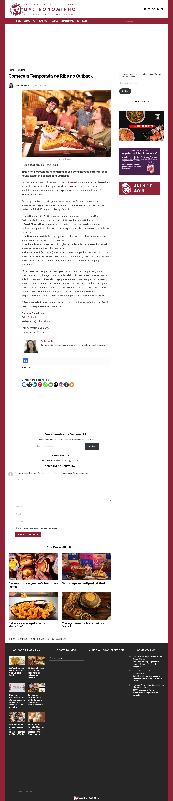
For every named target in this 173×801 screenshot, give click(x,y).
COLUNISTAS (29, 21)
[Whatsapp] (45, 384)
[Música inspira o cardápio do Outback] (86, 566)
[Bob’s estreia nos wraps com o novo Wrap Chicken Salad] (17, 660)
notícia (51, 639)
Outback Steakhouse (71, 182)
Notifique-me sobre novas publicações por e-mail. (37, 528)
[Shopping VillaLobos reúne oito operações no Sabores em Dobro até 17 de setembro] (17, 687)
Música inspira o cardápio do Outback (84, 583)
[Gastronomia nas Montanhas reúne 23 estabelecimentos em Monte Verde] (17, 717)
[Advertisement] (86, 48)
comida (23, 639)
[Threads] (56, 384)
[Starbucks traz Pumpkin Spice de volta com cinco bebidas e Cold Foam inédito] (36, 717)
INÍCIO (18, 21)
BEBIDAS (54, 21)
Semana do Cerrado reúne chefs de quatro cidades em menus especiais (35, 700)
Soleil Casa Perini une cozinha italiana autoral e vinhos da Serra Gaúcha (147, 678)
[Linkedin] (34, 384)
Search (161, 22)
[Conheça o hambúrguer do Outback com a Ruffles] (33, 566)
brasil (13, 639)
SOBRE (84, 21)
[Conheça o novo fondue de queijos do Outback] (86, 606)
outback (62, 639)
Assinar (92, 446)
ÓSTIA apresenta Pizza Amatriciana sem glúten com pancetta (145, 692)
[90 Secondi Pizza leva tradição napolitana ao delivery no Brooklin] (36, 660)
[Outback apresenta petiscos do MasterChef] (33, 606)
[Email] (50, 384)
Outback (31, 317)
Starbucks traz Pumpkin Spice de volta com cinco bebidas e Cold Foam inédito (36, 729)
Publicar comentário (28, 535)
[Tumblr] (66, 384)
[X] (29, 384)
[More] (71, 384)
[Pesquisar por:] (144, 21)
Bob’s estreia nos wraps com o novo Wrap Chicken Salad (17, 671)
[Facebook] (24, 384)
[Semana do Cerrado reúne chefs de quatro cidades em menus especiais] (36, 687)
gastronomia (37, 639)
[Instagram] (25, 360)
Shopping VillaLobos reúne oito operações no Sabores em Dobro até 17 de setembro (17, 701)
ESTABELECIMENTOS (70, 21)
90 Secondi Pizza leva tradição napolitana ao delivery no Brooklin (36, 673)
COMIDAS (43, 21)
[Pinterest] (40, 384)
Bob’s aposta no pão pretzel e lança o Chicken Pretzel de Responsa (146, 664)
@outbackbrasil (42, 321)
